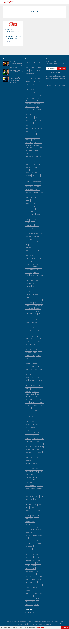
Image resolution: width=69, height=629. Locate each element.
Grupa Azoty (29, 292)
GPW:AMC (37, 280)
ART (31, 142)
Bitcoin (33, 164)
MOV (38, 394)
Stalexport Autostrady (35, 529)
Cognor (28, 200)
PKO (34, 452)
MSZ (27, 399)
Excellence (32, 256)
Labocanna (28, 352)
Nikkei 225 (34, 405)
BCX (37, 156)
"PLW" (40, 95)
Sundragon (28, 540)
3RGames (28, 112)
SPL (33, 521)
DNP (32, 228)
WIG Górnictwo (29, 585)
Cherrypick (28, 192)
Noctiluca (28, 408)
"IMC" (39, 81)
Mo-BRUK (33, 386)
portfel (27, 469)
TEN (41, 549)
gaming (39, 269)
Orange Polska (29, 430)
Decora (38, 217)
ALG (27, 123)
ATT (41, 148)
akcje (40, 120)
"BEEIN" (38, 70)
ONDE (32, 422)
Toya (27, 557)
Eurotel (39, 253)
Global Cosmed (29, 278)
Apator (34, 137)
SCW (37, 496)
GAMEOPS (35, 267)
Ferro (33, 258)
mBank (27, 366)
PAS (27, 435)
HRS (31, 314)
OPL (37, 424)
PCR (31, 441)
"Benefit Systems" (30, 73)
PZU (36, 471)
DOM (37, 228)
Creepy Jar (33, 206)
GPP (32, 280)
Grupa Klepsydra (30, 297)
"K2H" (27, 84)
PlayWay (40, 455)
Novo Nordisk (29, 410)
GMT (37, 278)
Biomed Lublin (37, 161)
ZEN (27, 601)
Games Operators (30, 269)
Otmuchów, (29, 433)
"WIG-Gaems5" (34, 101)
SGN (40, 505)
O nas (21, 2)
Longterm (10, 621)
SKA (34, 510)
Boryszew (28, 175)
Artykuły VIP (47, 2)
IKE (32, 316)
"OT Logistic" (34, 90)
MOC (39, 386)
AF (41, 114)
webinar (34, 579)
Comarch (39, 203)
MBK (33, 366)
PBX (34, 438)
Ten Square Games (30, 552)
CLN (31, 195)
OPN (27, 427)
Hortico (37, 311)
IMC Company (29, 319)
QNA (41, 471)
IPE (36, 325)
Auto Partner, (29, 150)
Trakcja (37, 557)
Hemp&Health (29, 308)
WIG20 (35, 588)
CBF (31, 186)
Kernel (36, 339)
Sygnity (34, 543)
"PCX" (34, 95)
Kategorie (32, 2)
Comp (27, 206)
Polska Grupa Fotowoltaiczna (33, 463)
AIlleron (35, 120)
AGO (27, 117)
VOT (34, 574)
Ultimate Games (30, 563)
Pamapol (36, 433)
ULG (39, 560)
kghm (27, 341)
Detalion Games (34, 220)
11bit (27, 109)
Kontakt (54, 2)
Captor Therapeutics (31, 184)
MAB (31, 358)
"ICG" (34, 81)
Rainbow (28, 480)
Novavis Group (37, 408)
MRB (36, 397)
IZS (26, 333)
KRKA (40, 347)
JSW (27, 339)
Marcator (35, 363)
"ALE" (34, 62)
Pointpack (37, 457)
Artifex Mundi (38, 142)
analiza (40, 128)
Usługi (26, 2)
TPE (32, 557)
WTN (27, 596)
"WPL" (27, 106)
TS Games (28, 560)
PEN (27, 444)
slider (31, 513)
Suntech (36, 540)
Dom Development (30, 231)
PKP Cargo (33, 455)
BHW (27, 159)
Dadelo (27, 214)
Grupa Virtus (38, 300)
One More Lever (30, 424)
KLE (27, 344)
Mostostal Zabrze (30, 394)
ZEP (37, 601)
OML (38, 419)
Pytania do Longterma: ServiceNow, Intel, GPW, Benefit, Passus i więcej (16, 63)
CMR (32, 197)
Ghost (48, 621)
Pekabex (37, 441)
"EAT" (27, 78)
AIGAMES (28, 120)
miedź (38, 377)
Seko (31, 499)
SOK (31, 518)
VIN (37, 571)
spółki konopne (29, 524)
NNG (40, 405)
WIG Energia (33, 582)
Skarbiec (40, 510)
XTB (32, 596)
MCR (31, 369)
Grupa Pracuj (29, 300)
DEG (27, 220)
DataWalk (38, 214)
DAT (33, 214)
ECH (31, 239)
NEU (27, 402)
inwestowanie (29, 325)
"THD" (39, 98)
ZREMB (36, 604)
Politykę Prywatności (56, 75)
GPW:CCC (28, 286)
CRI (33, 209)
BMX (27, 170)
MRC (41, 397)
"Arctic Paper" (36, 65)
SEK (27, 499)
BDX (41, 156)
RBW (34, 480)
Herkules (38, 308)
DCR (27, 217)
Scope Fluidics (36, 493)
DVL (42, 233)
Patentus (28, 438)
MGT (33, 377)
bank (36, 150)
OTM (37, 430)
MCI (27, 369)
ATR (31, 148)
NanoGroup (33, 399)
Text (39, 552)
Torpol (37, 554)
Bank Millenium (29, 153)
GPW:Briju (35, 283)
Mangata (28, 363)
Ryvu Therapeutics (30, 485)
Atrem (36, 148)
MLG (27, 383)
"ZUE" (32, 106)
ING (36, 319)
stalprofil (18, 31)
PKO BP (40, 452)
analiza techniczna (30, 134)
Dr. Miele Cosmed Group (32, 233)
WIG (27, 582)
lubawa (38, 355)
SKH (27, 513)
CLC (27, 195)
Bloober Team (29, 167)
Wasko (27, 579)
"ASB (27, 67)
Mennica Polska (30, 374)
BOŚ (34, 175)
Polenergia (28, 460)
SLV (36, 513)
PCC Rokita (40, 438)
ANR (38, 134)
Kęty (41, 339)
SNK (33, 516)
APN (33, 139)
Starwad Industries (37, 535)
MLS (40, 383)
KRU (27, 350)
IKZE (37, 316)
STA (27, 529)
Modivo (28, 388)
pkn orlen (28, 452)
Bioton (27, 164)
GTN (31, 303)
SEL (36, 499)
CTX (27, 211)
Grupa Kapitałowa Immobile (33, 294)
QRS (38, 474)
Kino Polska (39, 341)
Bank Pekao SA (29, 156)
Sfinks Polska (29, 505)
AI (36, 117)
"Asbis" (32, 67)
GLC (42, 275)
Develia (27, 222)
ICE (36, 314)
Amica (32, 126)
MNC (27, 386)
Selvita (35, 502)
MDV (41, 369)
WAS (41, 576)
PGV (31, 446)
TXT (34, 560)
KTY (36, 350)
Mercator (38, 374)
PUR (37, 469)
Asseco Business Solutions (32, 145)
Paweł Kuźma (9, 41)
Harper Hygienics (37, 305)
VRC (37, 576)
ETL (39, 250)
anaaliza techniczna (31, 128)
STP (31, 538)
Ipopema (28, 327)
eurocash (32, 253)
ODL (32, 413)
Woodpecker (29, 593)
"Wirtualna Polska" (38, 103)
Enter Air (28, 250)
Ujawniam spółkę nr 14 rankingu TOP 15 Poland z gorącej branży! (16, 78)
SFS (36, 505)
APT (27, 142)
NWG (27, 413)
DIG (33, 222)
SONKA (36, 518)
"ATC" (27, 70)
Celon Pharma (29, 189)
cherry (37, 189)
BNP (31, 170)
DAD (40, 211)
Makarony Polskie (35, 361)
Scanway (28, 493)
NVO (41, 410)
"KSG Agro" (35, 87)
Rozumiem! (65, 627)
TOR (33, 554)
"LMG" (27, 90)
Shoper (32, 507)
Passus (32, 435)
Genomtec (28, 272)
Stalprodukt (29, 532)
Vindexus (28, 574)
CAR (40, 184)
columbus (34, 200)
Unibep (27, 565)
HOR (32, 311)
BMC (36, 167)
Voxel (31, 576)
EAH (27, 239)
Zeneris (32, 601)
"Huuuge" (28, 81)
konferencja (29, 347)
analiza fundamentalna (31, 131)
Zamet (36, 596)
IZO (33, 327)
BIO (31, 159)
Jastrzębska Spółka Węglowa (33, 336)
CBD (27, 186)
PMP (27, 457)
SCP (27, 496)
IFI (39, 314)
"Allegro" (40, 62)
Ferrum (39, 258)
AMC (27, 126)
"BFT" (38, 73)
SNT (38, 516)
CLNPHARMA (38, 195)
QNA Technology (30, 474)
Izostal (37, 330)
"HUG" (39, 78)
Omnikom (38, 621)
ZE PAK (37, 599)
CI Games (36, 192)
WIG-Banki (28, 588)
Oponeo (33, 427)
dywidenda (28, 236)
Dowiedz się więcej (40, 627)
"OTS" (34, 92)
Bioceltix (37, 159)
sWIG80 (28, 543)
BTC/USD (28, 178)
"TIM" (27, 101)
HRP (27, 314)
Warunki (54, 85)
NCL (40, 399)
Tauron (35, 549)
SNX (27, 518)
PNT (32, 457)
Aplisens (28, 139)
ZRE (31, 604)
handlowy (28, 305)
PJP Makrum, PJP (30, 449)
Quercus (35, 477)
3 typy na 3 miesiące (36, 109)
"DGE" (37, 76)
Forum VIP (39, 2)
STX (35, 538)
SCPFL (31, 496)
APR (38, 139)
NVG (36, 410)
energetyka (28, 247)
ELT (26, 244)
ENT (35, 247)
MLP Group (33, 383)
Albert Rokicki (14, 67)
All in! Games (37, 123)
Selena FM (28, 502)
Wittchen (28, 590)
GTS (36, 303)
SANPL (33, 488)
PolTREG (28, 466)
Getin (27, 275)
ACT (31, 114)
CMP (27, 197)
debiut (32, 217)
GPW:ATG (28, 283)
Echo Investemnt (30, 242)
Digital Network (30, 225)
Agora (32, 117)
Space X (28, 521)
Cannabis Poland (36, 181)
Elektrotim (39, 242)
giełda (32, 275)
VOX (27, 576)
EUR (27, 253)
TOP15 (27, 554)
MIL (26, 380)
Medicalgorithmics (30, 372)
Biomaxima (28, 161)
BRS (39, 175)
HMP (27, 311)
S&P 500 (40, 485)
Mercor (27, 377)
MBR (38, 366)
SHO (27, 507)
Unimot (34, 565)
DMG (27, 228)
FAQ (58, 2)
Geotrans (36, 272)
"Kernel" (28, 87)
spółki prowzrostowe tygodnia (33, 527)
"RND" (27, 98)
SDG (41, 496)
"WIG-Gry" (28, 103)
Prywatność (48, 85)
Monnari (28, 391)
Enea (36, 244)
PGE (27, 446)
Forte (36, 261)
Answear (28, 137)
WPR (40, 593)
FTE (37, 264)
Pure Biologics (29, 471)
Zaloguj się (59, 72)
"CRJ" (32, 76)
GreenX (35, 289)
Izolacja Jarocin (29, 330)
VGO (33, 568)
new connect (39, 402)
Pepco (41, 444)
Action (36, 114)
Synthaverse (29, 546)
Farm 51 (28, 258)
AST (27, 148)
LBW (35, 352)
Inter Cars (34, 322)
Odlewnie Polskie (30, 419)
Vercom (28, 568)
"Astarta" (39, 67)
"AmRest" (28, 65)
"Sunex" (33, 98)
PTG (33, 469)
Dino (37, 225)
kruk (31, 350)
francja (27, 264)
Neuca (32, 402)
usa (39, 565)
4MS (40, 112)
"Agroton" (28, 62)
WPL (36, 593)
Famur (39, 256)
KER (31, 339)
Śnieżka (28, 516)
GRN (40, 289)
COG (36, 197)
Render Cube (29, 482)
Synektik (40, 543)
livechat (28, 355)
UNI (37, 563)
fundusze (28, 267)
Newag (27, 405)
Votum (39, 574)
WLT (34, 590)
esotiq (34, 250)
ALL (31, 123)
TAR (35, 546)
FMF (27, 261)
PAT (37, 435)
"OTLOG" (28, 92)
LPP (33, 355)
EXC (27, 256)
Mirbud (32, 380)
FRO (33, 264)
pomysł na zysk (8, 29)
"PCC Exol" (28, 95)
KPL (35, 347)
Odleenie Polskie (30, 416)
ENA (31, 244)
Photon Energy (39, 446)
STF (5, 33)
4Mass (34, 112)
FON (31, 261)
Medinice (40, 372)
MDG (36, 369)
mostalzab (35, 391)
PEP (36, 444)
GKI (37, 275)
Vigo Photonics (29, 571)
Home (17, 2)
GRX (27, 303)
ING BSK (28, 322)
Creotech (28, 209)
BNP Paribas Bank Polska (32, 173)
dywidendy (36, 236)
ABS (27, 114)
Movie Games (29, 397)
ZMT (27, 604)
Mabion (37, 358)
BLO (39, 164)
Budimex (35, 178)
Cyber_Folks (33, 211)
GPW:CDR (35, 286)
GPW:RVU (28, 289)
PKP (27, 455)
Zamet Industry (29, 599)
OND (27, 422)
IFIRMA (27, 316)
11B (37, 106)
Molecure (34, 388)
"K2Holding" (34, 84)
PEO (31, 444)
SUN (40, 538)
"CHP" (27, 76)
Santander (39, 488)
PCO (27, 441)
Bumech (28, 181)
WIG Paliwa (39, 585)
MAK (27, 361)
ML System (39, 380)
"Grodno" (33, 78)
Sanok (27, 488)
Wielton (40, 579)
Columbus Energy (30, 203)
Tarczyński (28, 549)
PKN (38, 449)
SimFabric (28, 510)
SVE (41, 540)
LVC (27, 358)
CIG (42, 192)
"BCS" (32, 70)
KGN (32, 341)
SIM (37, 507)
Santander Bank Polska (31, 491)
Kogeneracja (33, 344)
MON (40, 388)
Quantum (28, 477)
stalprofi (13, 31)
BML (41, 167)
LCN (40, 352)
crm (38, 209)
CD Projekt (37, 186)
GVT (41, 303)
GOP (27, 280)
